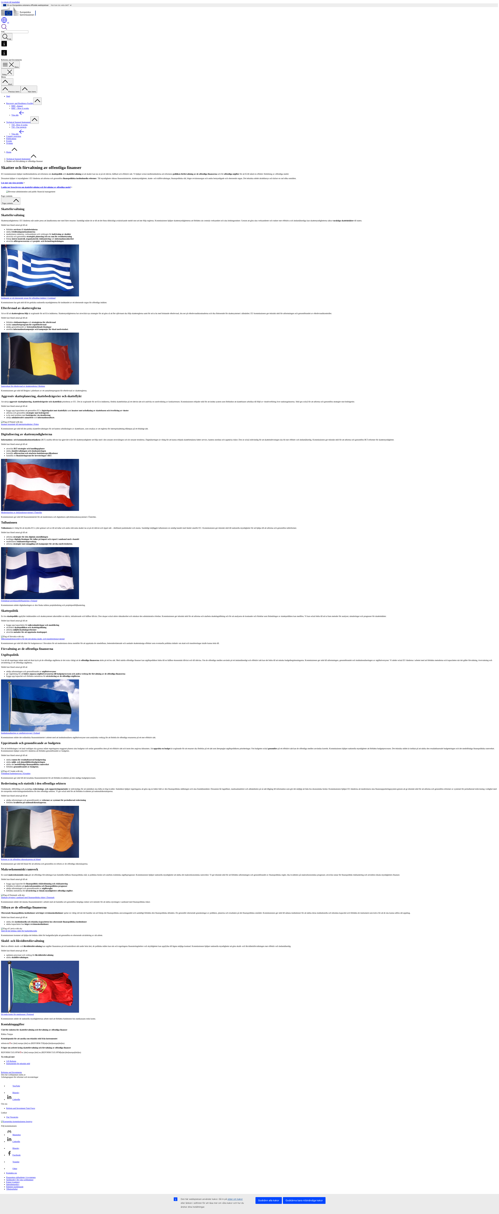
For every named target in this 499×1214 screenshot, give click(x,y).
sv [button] (8, 22)
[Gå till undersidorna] (37, 101)
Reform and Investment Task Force (20, 1108)
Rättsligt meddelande (14, 1187)
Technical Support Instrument (18, 122)
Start (8, 96)
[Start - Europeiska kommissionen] (20, 16)
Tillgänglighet (12, 1189)
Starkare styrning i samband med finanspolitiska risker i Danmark (27, 897)
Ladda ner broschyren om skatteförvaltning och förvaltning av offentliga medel (36, 187)
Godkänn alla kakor (268, 1200)
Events (9, 141)
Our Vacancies (12, 1117)
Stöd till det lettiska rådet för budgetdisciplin (19, 931)
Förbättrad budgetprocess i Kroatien (15, 773)
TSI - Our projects (18, 127)
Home (8, 152)
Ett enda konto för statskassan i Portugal (17, 1014)
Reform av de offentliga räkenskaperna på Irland (21, 859)
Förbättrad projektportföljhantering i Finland (19, 601)
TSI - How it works (19, 125)
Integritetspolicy (12, 1184)
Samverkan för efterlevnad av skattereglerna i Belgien (23, 386)
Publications (11, 139)
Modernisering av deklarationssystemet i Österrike (21, 512)
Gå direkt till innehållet (10, 2)
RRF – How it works (20, 108)
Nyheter (9, 143)
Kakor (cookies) (12, 1182)
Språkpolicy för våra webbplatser (19, 1180)
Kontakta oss (11, 1173)
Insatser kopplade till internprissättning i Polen (20, 424)
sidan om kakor (235, 1199)
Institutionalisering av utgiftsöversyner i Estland (20, 733)
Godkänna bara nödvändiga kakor (304, 1200)
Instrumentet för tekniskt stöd (18, 1063)
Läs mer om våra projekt (12, 183)
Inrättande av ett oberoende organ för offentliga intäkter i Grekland (28, 298)
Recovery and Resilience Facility (19, 103)
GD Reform (11, 1061)
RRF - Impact (17, 106)
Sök (2, 32)
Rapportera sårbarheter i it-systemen (21, 1177)
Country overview (13, 136)
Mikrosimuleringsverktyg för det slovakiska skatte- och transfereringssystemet (33, 639)
